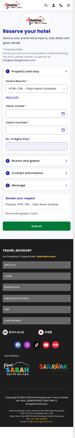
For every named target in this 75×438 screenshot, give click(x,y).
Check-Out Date (23, 122)
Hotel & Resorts (22, 81)
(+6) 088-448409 (38, 418)
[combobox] (37, 88)
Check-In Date (21, 106)
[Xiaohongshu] (55, 345)
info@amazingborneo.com (19, 60)
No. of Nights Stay (23, 139)
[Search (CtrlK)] (46, 5)
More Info (12, 97)
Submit (36, 226)
